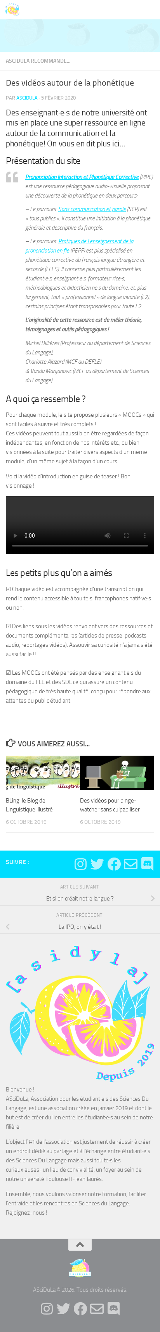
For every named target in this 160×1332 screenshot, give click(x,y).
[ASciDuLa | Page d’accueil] (14, 9)
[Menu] (150, 9)
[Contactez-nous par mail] (130, 864)
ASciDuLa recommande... (38, 61)
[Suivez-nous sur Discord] (147, 864)
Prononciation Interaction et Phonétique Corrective (82, 177)
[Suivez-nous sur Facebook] (114, 864)
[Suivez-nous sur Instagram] (80, 864)
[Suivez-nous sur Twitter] (97, 864)
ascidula (27, 98)
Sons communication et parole (92, 209)
